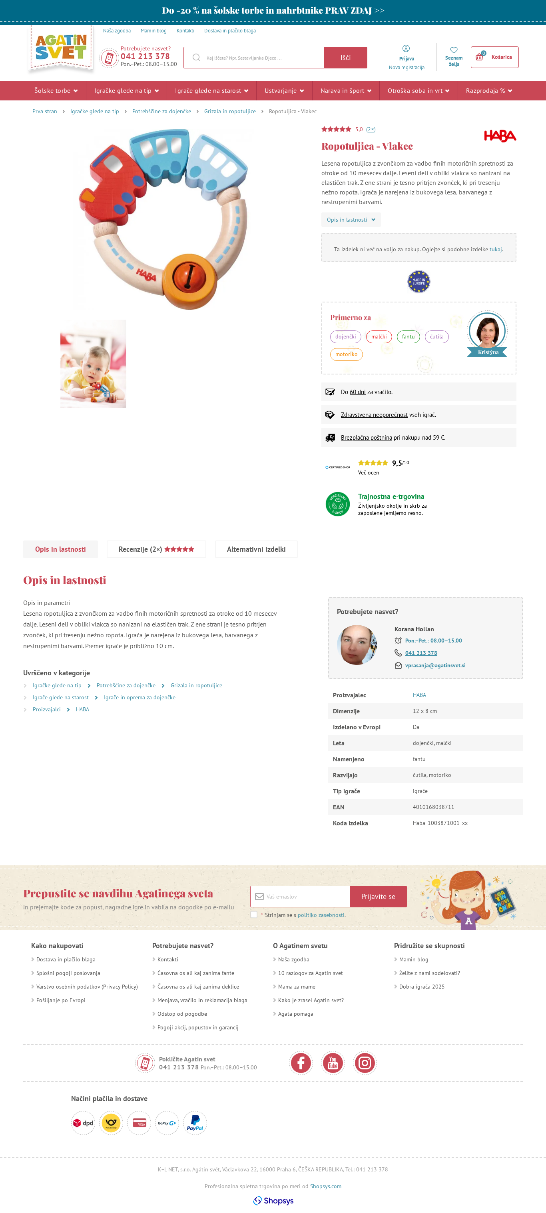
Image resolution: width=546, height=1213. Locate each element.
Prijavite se (378, 896)
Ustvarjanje (282, 90)
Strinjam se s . (303, 915)
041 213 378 (145, 56)
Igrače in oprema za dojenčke (139, 697)
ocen (373, 472)
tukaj (496, 249)
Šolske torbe (53, 90)
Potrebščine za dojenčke (161, 111)
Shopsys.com (325, 1186)
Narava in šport (343, 90)
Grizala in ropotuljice (230, 111)
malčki (379, 336)
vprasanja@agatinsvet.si (435, 665)
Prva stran (44, 111)
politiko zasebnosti (321, 915)
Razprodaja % (486, 90)
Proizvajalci (47, 709)
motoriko (346, 354)
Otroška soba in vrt (416, 90)
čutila (437, 336)
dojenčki (345, 336)
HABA (82, 709)
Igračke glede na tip (123, 90)
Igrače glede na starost (209, 90)
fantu (408, 336)
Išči (346, 57)
